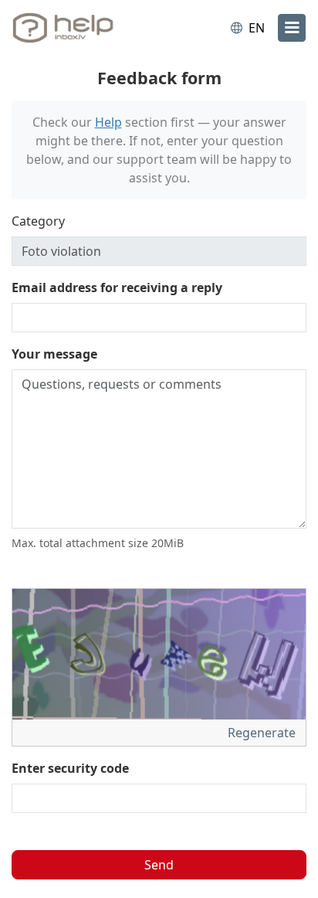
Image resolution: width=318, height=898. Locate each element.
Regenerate (263, 732)
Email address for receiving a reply (117, 287)
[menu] (292, 28)
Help (108, 122)
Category (38, 221)
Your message (54, 353)
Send (159, 864)
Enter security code (70, 768)
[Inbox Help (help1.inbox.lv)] (75, 27)
